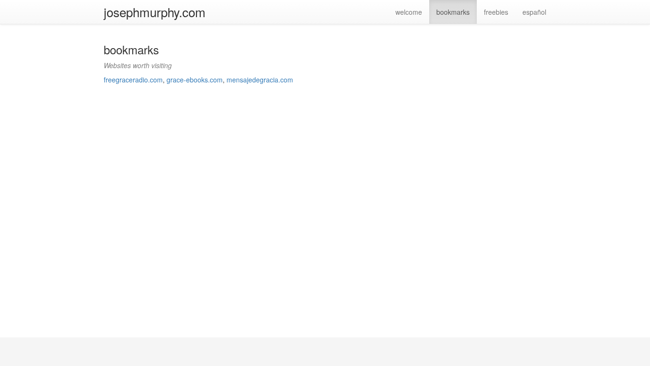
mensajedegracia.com (260, 79)
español (534, 12)
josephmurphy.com (155, 11)
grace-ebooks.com (195, 79)
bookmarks (453, 12)
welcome (408, 12)
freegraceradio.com (133, 79)
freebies (496, 12)
